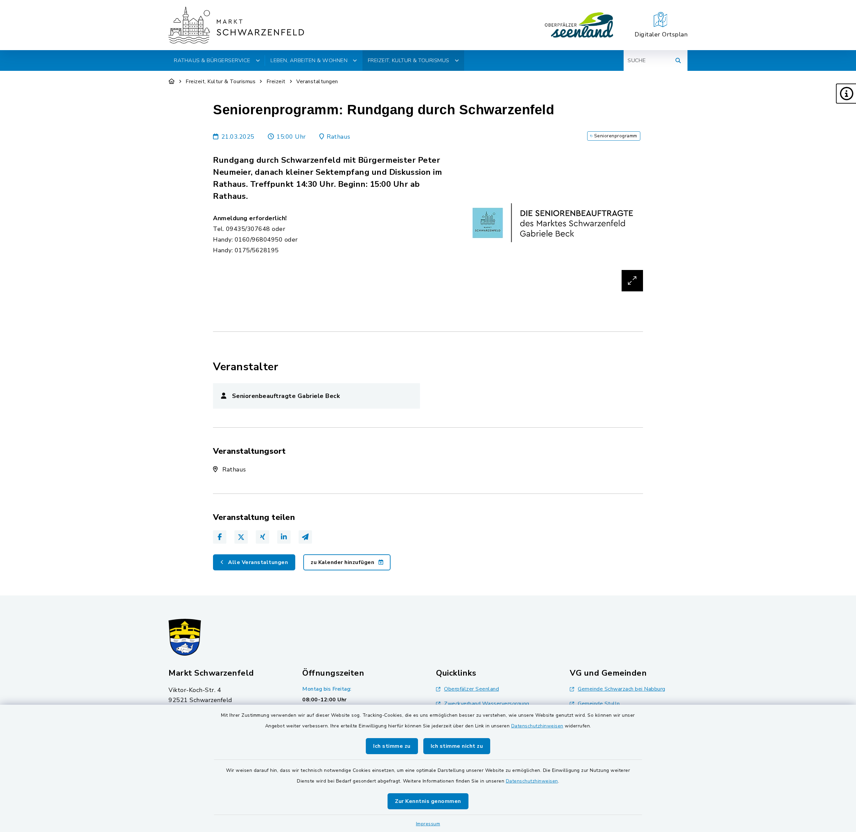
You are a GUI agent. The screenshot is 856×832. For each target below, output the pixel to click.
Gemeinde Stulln (599, 703)
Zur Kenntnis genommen (428, 801)
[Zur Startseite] (172, 82)
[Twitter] (241, 537)
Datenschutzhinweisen (537, 726)
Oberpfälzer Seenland (471, 689)
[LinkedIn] (284, 537)
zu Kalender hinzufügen (343, 562)
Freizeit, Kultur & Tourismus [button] (408, 60)
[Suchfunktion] (678, 60)
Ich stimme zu (392, 746)
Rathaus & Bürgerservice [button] (212, 60)
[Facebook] (219, 537)
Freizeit (276, 81)
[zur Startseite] (236, 25)
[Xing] (262, 537)
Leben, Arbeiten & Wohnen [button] (309, 60)
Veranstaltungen (317, 81)
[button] (846, 94)
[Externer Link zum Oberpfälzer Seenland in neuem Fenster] (579, 25)
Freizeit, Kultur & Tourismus (220, 81)
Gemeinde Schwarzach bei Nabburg (621, 689)
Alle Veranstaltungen (257, 562)
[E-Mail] (305, 537)
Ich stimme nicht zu (457, 746)
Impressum (428, 824)
